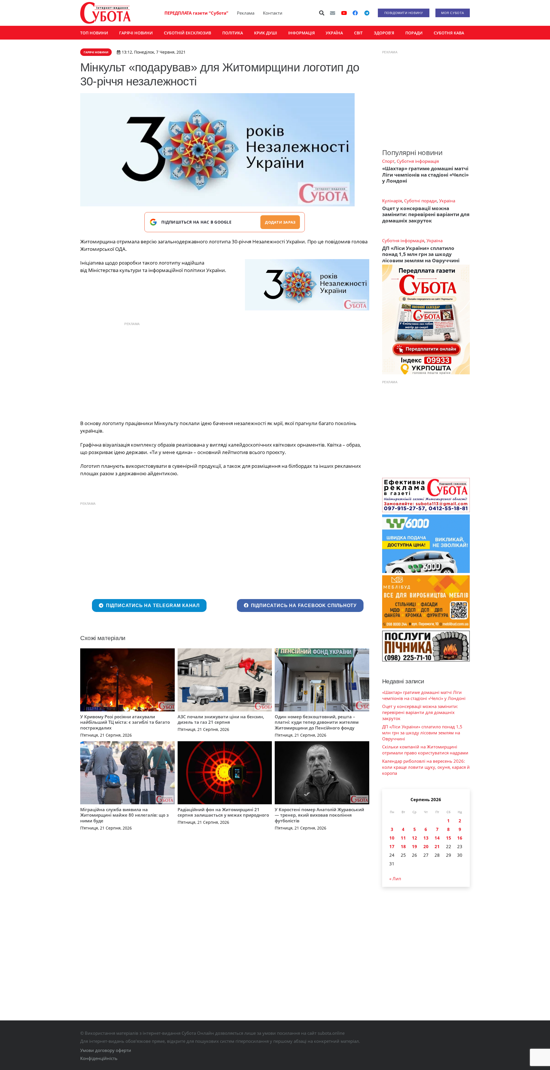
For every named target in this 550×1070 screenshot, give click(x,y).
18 (403, 846)
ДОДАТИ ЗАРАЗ (280, 222)
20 (426, 846)
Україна (447, 201)
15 (448, 838)
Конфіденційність (98, 1058)
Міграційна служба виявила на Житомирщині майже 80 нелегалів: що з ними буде (124, 815)
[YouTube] (344, 13)
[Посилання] (105, 13)
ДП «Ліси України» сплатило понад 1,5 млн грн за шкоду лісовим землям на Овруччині (420, 254)
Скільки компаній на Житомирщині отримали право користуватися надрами (425, 750)
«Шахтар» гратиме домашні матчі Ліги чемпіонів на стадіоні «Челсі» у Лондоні (425, 174)
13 (426, 838)
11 (403, 838)
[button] (322, 13)
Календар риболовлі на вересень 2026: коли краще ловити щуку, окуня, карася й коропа (426, 767)
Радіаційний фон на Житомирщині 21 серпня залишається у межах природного (223, 812)
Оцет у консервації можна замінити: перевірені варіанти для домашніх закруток (426, 214)
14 (437, 838)
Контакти (272, 13)
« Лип (395, 878)
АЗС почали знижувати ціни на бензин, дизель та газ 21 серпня (221, 719)
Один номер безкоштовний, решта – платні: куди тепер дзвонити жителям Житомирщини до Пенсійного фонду (317, 722)
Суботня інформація (418, 161)
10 (391, 838)
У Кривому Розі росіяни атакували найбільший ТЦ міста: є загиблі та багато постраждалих (125, 722)
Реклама (245, 13)
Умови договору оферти (105, 1050)
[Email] (332, 13)
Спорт (388, 161)
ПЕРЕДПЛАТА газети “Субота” (196, 13)
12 (414, 838)
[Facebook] (355, 13)
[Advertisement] (224, 369)
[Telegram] (367, 13)
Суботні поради (420, 201)
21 (437, 846)
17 (391, 846)
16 (459, 838)
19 (414, 846)
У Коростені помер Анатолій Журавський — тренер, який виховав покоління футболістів (319, 815)
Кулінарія (392, 201)
